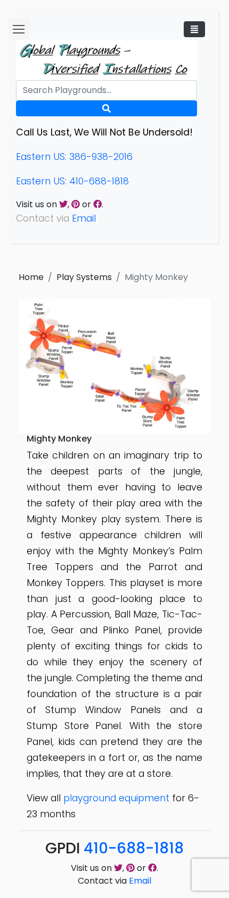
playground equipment (116, 798)
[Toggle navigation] (194, 29)
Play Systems (84, 277)
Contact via (114, 881)
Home (31, 277)
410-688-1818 (134, 848)
